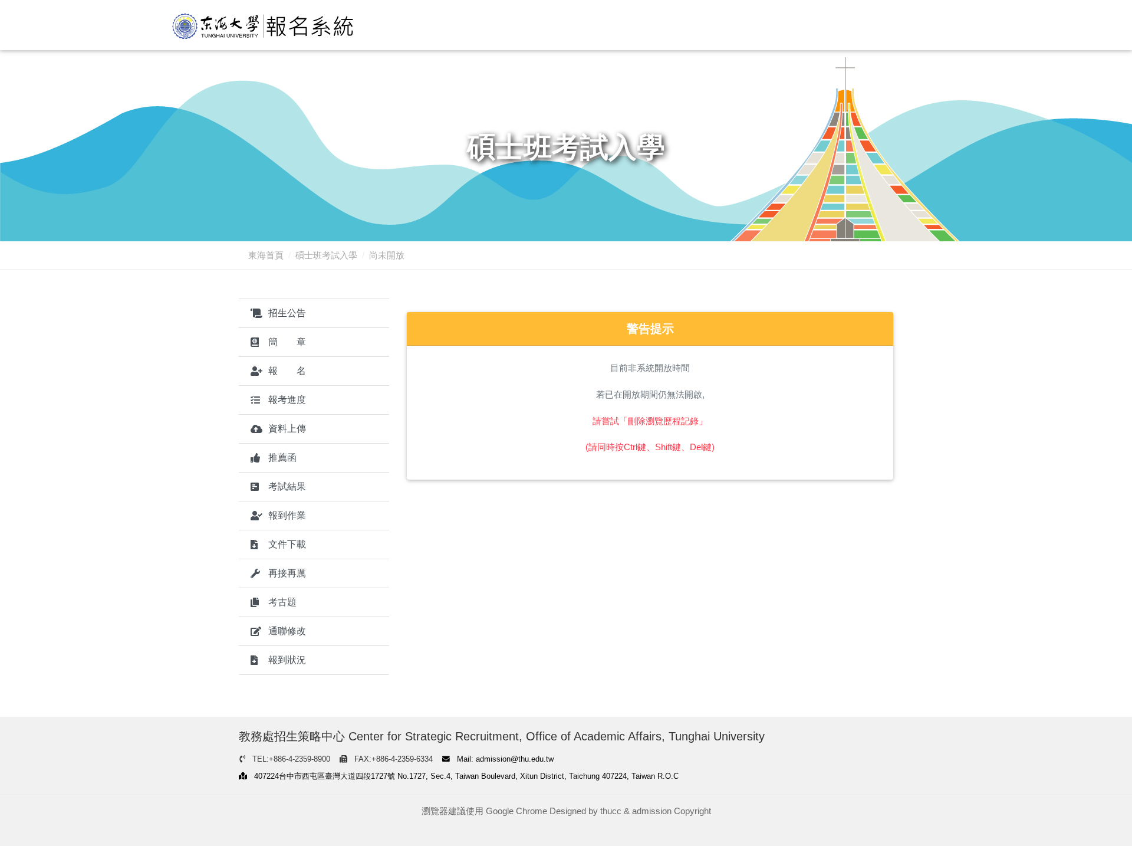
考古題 (282, 602)
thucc (610, 811)
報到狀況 (287, 660)
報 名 (287, 371)
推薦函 (282, 457)
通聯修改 (287, 631)
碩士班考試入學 (326, 255)
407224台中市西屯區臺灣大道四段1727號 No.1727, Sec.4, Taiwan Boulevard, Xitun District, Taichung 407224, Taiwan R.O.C (465, 776)
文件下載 (287, 544)
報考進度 (287, 400)
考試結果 (287, 486)
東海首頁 (266, 255)
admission (652, 811)
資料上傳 (287, 429)
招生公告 (287, 313)
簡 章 (287, 342)
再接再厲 (287, 573)
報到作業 (287, 515)
